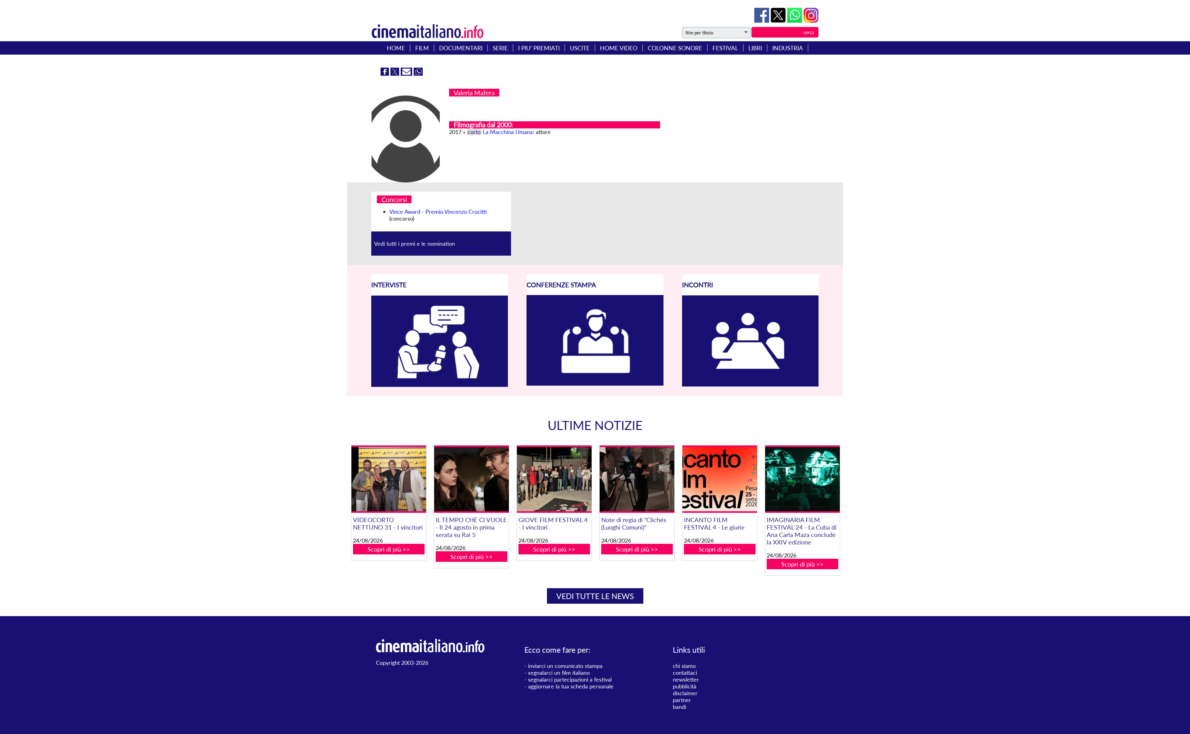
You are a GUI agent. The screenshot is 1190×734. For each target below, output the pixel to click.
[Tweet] (779, 20)
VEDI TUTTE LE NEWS (595, 596)
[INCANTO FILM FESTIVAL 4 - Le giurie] (719, 479)
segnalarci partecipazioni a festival (570, 679)
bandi (679, 706)
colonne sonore (675, 47)
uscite (580, 47)
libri (755, 47)
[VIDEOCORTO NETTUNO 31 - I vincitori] (388, 479)
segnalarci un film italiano (559, 672)
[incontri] (750, 384)
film (422, 47)
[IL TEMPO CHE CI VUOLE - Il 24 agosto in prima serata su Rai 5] (471, 479)
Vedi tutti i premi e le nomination (414, 243)
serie (500, 47)
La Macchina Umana (508, 131)
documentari (461, 47)
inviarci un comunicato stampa (565, 665)
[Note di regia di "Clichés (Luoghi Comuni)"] (637, 479)
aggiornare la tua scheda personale (571, 686)
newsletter (686, 679)
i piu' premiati (539, 47)
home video (618, 47)
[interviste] (439, 384)
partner (682, 699)
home (396, 47)
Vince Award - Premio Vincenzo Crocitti (438, 211)
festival (725, 47)
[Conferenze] (595, 383)
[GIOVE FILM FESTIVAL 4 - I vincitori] (554, 479)
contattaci (685, 672)
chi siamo (684, 665)
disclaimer (685, 693)
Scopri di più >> (389, 549)
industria (787, 47)
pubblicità (684, 686)
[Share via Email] (407, 73)
